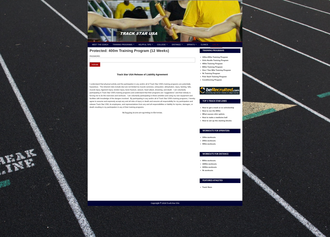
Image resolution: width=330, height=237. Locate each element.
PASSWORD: (95, 56)
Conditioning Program (212, 80)
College (161, 45)
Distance (176, 45)
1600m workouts (209, 164)
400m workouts (209, 144)
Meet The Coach (100, 45)
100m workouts (209, 137)
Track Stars (207, 187)
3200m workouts (209, 167)
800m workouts (209, 161)
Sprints (191, 45)
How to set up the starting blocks (217, 121)
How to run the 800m (211, 111)
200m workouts (209, 141)
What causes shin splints (213, 114)
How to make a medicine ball (214, 117)
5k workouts (207, 170)
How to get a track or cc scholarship (218, 108)
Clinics (204, 45)
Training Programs (122, 45)
